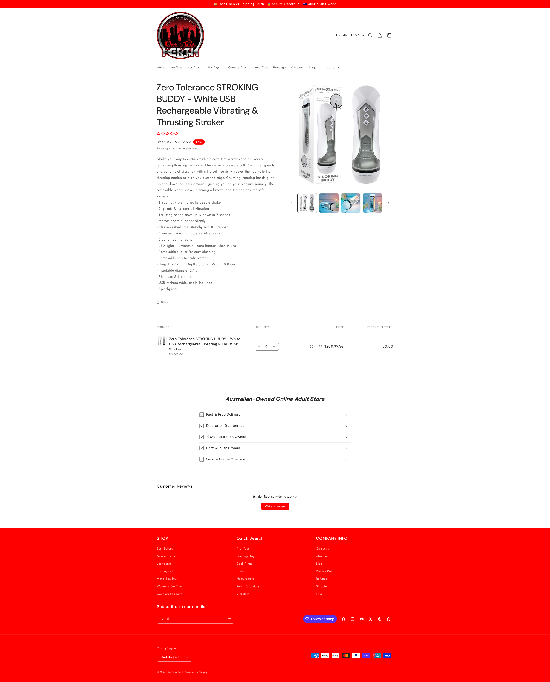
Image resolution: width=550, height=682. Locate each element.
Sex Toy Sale (165, 571)
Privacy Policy (326, 571)
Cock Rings (244, 563)
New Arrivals (166, 556)
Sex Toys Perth (175, 672)
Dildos (241, 571)
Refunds (321, 578)
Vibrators (243, 594)
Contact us (323, 548)
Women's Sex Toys (170, 586)
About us (322, 556)
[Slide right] (388, 203)
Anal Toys (243, 548)
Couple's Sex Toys (169, 594)
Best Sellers (165, 548)
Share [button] (165, 302)
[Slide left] (291, 203)
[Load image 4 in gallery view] (372, 203)
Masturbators (245, 578)
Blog (319, 563)
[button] (195, 67)
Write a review (275, 506)
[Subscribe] (229, 619)
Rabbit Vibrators (248, 586)
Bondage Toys (246, 556)
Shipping (162, 148)
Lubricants (164, 563)
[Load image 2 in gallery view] (329, 203)
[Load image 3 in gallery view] (351, 203)
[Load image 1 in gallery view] (307, 203)
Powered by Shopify (196, 672)
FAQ (319, 594)
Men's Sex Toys (167, 578)
